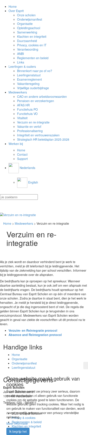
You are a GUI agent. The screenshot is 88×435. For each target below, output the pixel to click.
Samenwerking (27, 32)
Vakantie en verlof (29, 126)
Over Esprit (16, 11)
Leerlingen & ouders (22, 66)
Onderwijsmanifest (29, 19)
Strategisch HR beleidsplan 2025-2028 (43, 139)
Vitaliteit (22, 118)
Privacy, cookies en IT (32, 45)
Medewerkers (18, 92)
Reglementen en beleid (32, 58)
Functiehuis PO (27, 109)
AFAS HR (23, 105)
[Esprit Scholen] (44, 215)
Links (20, 62)
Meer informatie (17, 423)
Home (13, 6)
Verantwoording (27, 49)
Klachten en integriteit (31, 36)
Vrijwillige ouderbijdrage (33, 88)
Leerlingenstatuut (29, 75)
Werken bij (16, 143)
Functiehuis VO (27, 113)
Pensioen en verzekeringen (35, 101)
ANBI (20, 53)
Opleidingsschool (28, 28)
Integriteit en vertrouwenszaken (38, 135)
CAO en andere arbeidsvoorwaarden (42, 96)
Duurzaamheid (27, 41)
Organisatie (25, 23)
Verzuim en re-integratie (33, 122)
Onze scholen (26, 15)
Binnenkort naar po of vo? (34, 71)
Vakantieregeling (28, 83)
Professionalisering (30, 131)
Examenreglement (29, 79)
